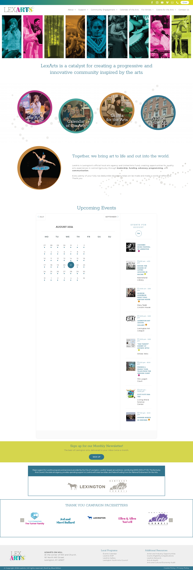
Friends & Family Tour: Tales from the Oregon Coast (144, 370)
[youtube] (162, 2)
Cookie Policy (170, 568)
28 (51, 245)
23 (84, 265)
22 (78, 265)
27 (45, 245)
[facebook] (152, 2)
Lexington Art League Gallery (143, 323)
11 (51, 258)
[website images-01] (35, 92)
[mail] (172, 2)
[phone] (177, 2)
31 (71, 245)
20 (64, 265)
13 (64, 258)
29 (58, 245)
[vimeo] (167, 2)
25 (51, 271)
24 (45, 271)
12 (58, 258)
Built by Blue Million (52, 568)
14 (71, 258)
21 (71, 265)
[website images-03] (76, 101)
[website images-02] (117, 95)
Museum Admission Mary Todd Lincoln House (143, 296)
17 (45, 265)
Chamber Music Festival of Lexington (143, 247)
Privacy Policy (183, 568)
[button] (22, 520)
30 (64, 245)
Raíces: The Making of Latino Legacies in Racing (142, 270)
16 (84, 258)
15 (77, 258)
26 (58, 271)
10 (45, 258)
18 (51, 265)
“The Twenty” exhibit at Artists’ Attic (143, 346)
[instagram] (157, 2)
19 (58, 265)
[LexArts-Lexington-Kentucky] (19, 7)
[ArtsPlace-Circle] (158, 97)
